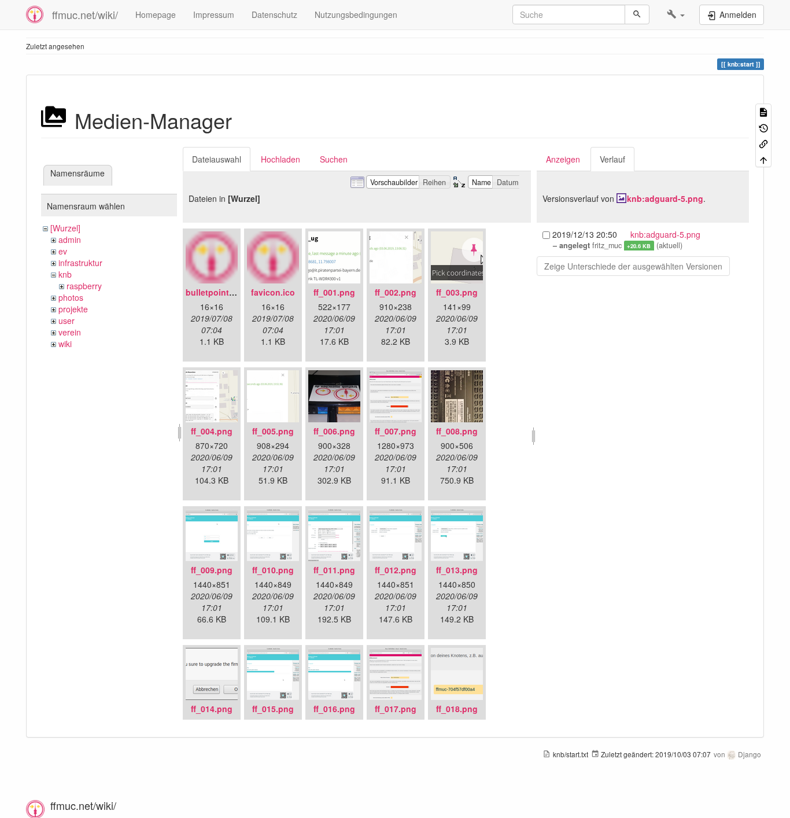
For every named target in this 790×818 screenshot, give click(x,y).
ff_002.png (395, 292)
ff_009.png (211, 570)
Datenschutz (274, 14)
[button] (675, 14)
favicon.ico (273, 292)
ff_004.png (211, 431)
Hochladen (280, 159)
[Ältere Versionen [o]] (763, 127)
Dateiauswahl (216, 159)
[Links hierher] (763, 143)
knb (65, 274)
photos (70, 297)
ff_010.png (273, 570)
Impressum (213, 14)
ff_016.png (334, 708)
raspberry (84, 286)
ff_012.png (395, 570)
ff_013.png (457, 570)
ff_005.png (273, 431)
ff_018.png (457, 708)
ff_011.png (334, 570)
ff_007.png (395, 431)
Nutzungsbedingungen (356, 14)
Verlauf (612, 159)
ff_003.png (457, 292)
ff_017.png (395, 708)
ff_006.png (334, 431)
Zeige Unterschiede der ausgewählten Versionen (633, 266)
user (66, 320)
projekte (73, 309)
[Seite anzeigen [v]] (763, 111)
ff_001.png (334, 292)
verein (69, 332)
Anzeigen (563, 159)
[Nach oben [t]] (763, 159)
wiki (65, 343)
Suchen (334, 159)
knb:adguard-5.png (665, 198)
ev (62, 251)
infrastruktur (80, 262)
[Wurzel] (65, 228)
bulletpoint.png (216, 292)
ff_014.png (211, 708)
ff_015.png (273, 708)
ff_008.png (457, 431)
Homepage (155, 14)
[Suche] (637, 14)
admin (69, 239)
